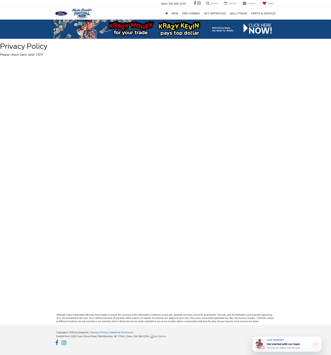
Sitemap (94, 332)
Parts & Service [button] (263, 13)
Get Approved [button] (215, 13)
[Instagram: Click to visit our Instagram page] (199, 3)
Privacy (104, 332)
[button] (253, 337)
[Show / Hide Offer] (163, 29)
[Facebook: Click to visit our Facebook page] (195, 3)
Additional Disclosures (121, 332)
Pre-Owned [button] (191, 13)
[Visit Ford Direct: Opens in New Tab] (159, 336)
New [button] (175, 13)
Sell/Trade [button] (238, 13)
